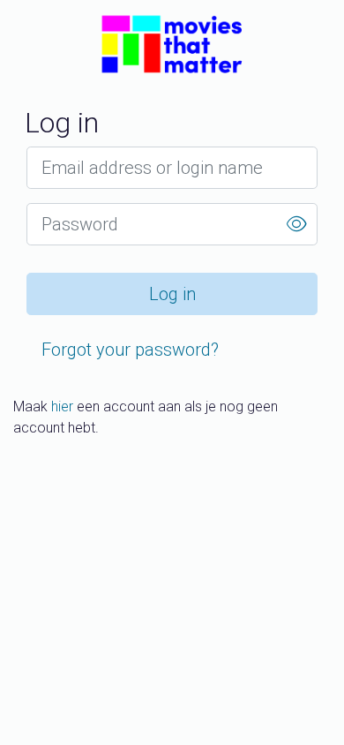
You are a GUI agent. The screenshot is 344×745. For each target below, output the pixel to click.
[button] (296, 224)
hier (62, 406)
